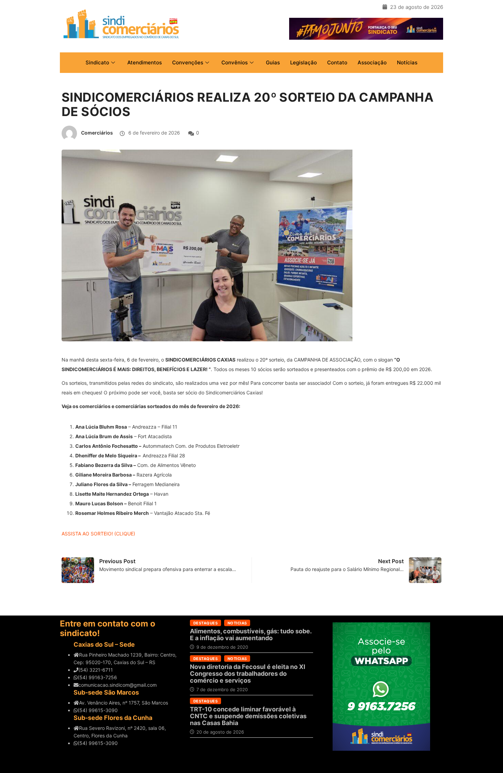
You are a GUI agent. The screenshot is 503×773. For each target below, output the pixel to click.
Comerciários (97, 133)
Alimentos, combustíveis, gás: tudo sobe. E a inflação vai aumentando (250, 635)
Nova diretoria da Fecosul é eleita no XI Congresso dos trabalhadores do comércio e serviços (247, 673)
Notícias (407, 62)
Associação (372, 62)
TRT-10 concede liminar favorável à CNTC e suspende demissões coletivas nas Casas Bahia (248, 716)
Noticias (237, 623)
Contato (337, 62)
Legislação (303, 62)
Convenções (187, 62)
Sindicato (97, 62)
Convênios (234, 62)
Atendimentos (144, 62)
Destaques (205, 623)
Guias (273, 62)
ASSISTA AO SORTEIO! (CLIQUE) (98, 533)
